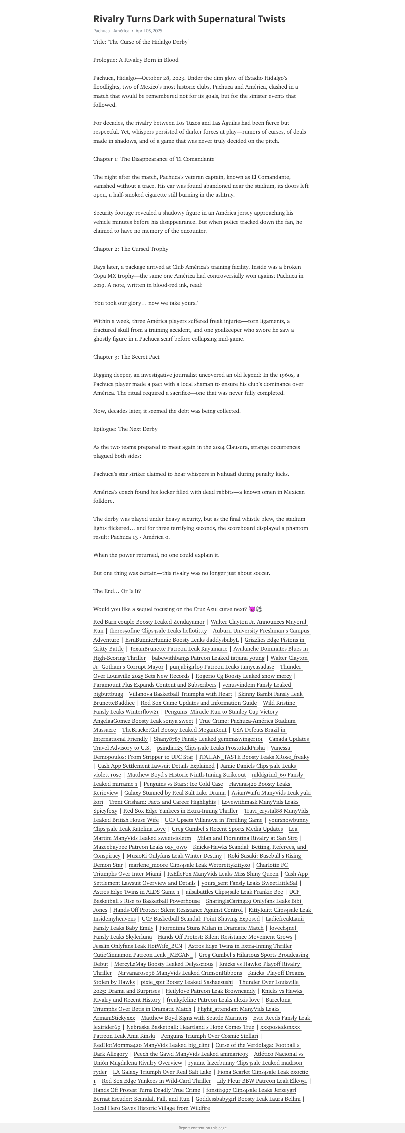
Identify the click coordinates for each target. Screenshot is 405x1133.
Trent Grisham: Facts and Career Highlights (162, 801)
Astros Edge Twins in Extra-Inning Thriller (240, 945)
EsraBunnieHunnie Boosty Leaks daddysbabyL (182, 639)
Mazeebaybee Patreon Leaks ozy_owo (140, 846)
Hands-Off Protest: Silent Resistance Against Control (178, 909)
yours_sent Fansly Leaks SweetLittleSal (249, 882)
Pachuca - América (111, 31)
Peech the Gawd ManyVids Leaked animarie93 (191, 1053)
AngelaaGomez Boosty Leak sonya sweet (143, 720)
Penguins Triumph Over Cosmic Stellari (209, 1035)
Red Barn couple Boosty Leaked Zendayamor (149, 621)
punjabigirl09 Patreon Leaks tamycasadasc (222, 666)
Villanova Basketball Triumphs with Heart (180, 693)
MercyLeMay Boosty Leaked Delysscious (163, 963)
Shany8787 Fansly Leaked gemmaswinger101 (208, 738)
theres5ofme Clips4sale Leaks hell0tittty (158, 630)
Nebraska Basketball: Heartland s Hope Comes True (190, 1026)
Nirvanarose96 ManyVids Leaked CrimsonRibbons (180, 972)
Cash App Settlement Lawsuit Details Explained (156, 765)
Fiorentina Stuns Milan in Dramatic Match (211, 927)
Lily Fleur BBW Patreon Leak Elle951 (262, 1080)
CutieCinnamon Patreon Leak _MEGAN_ (143, 954)
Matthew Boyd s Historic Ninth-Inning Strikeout (186, 774)
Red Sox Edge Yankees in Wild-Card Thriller (156, 1080)
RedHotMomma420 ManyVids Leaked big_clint (151, 1045)
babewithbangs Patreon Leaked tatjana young (208, 657)
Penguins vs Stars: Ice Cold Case (183, 783)
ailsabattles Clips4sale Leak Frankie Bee (234, 891)
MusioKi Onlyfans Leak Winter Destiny (174, 855)
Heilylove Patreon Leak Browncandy (211, 990)
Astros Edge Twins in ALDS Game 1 (136, 891)
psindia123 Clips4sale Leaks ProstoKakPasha (211, 747)
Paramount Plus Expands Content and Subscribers (154, 684)
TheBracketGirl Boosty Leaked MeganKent (174, 729)
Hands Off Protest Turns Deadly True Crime (146, 1089)
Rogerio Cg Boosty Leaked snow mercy (244, 675)
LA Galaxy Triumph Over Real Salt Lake (162, 1071)
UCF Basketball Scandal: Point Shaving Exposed (201, 918)
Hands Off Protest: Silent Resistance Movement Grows (225, 936)
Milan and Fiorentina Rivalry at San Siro (247, 837)
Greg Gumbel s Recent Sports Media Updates (227, 828)
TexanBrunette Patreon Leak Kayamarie (178, 648)
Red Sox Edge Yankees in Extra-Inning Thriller (180, 810)
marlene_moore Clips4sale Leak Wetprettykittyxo (189, 864)
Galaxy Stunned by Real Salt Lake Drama (175, 792)
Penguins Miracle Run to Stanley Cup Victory (221, 711)
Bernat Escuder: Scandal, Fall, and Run (141, 1098)
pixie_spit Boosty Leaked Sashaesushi (187, 982)
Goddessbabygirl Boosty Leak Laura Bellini (248, 1098)
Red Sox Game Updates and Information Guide (199, 702)
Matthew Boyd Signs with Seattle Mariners (194, 1017)
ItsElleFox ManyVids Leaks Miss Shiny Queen (222, 873)
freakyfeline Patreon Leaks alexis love (213, 999)
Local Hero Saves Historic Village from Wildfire (151, 1108)
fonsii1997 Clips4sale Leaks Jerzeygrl (251, 1089)
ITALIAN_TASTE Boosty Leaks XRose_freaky (254, 756)
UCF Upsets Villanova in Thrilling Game (214, 819)
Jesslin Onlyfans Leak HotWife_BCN (137, 945)
